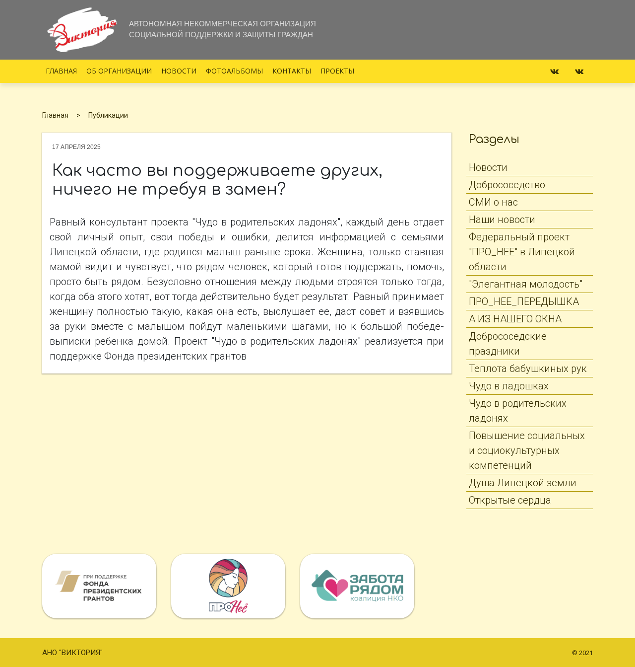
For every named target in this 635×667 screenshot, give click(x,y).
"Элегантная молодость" (525, 284)
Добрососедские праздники (508, 343)
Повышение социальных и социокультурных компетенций (527, 450)
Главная (61, 70)
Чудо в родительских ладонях (518, 410)
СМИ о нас (493, 202)
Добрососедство (507, 185)
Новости (178, 70)
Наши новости (502, 219)
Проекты (337, 70)
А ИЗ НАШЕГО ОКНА (515, 319)
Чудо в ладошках (509, 386)
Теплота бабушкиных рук (528, 368)
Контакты (291, 70)
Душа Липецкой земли (522, 483)
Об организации (119, 70)
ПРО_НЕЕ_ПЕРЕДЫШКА (524, 301)
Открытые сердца (510, 500)
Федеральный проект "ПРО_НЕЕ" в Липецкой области (522, 252)
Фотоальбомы (234, 70)
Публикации (108, 115)
